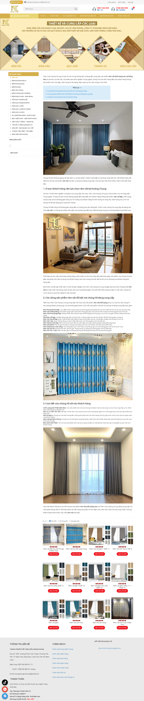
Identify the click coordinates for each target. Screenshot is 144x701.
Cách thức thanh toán (60, 668)
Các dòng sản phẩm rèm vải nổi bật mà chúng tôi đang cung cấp (70, 94)
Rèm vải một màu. (76, 623)
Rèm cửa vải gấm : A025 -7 (99, 549)
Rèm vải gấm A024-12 (76, 586)
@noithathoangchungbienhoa (110, 648)
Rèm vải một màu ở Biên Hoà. (122, 623)
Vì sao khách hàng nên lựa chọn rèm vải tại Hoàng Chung (67, 91)
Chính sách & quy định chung (62, 649)
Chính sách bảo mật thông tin (63, 677)
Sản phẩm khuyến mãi (88, 16)
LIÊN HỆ (130, 2)
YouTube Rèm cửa (69, 16)
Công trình (54, 16)
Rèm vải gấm (53, 623)
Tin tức (43, 16)
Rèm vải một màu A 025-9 (122, 549)
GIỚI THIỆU (122, 2)
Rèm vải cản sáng (99, 623)
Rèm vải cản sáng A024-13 (53, 586)
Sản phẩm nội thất (107, 16)
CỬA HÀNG (112, 2)
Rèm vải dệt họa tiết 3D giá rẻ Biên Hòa (53, 550)
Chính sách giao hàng (60, 663)
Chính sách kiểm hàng (60, 654)
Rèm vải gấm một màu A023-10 (99, 587)
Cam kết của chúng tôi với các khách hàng (62, 97)
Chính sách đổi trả (59, 672)
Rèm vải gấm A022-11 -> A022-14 (122, 587)
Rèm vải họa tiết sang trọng (76, 549)
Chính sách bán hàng (60, 658)
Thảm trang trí (124, 16)
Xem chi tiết (53, 554)
